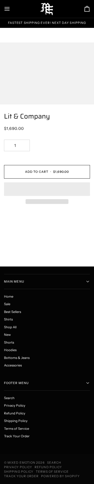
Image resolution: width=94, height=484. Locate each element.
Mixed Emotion (21, 462)
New (7, 335)
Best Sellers (12, 312)
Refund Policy (14, 413)
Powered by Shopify (60, 476)
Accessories (13, 365)
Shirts (8, 319)
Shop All (10, 327)
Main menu (14, 281)
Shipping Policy (16, 421)
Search (9, 398)
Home (8, 296)
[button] (47, 189)
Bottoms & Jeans (17, 358)
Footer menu (16, 383)
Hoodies (10, 350)
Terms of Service (16, 428)
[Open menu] (11, 9)
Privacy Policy (14, 405)
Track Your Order (17, 436)
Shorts (9, 342)
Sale (7, 304)
